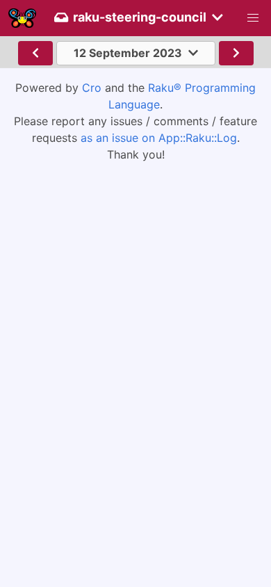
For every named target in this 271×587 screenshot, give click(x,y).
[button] (253, 18)
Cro (91, 88)
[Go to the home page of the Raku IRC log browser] (22, 18)
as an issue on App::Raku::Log (159, 138)
